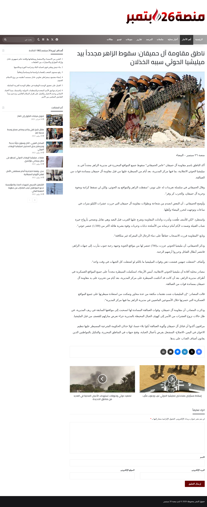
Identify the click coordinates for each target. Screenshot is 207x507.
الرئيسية (199, 39)
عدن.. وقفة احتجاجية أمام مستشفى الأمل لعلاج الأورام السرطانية (25, 172)
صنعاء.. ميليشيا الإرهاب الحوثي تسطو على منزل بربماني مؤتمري (25, 159)
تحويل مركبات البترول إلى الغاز (30, 116)
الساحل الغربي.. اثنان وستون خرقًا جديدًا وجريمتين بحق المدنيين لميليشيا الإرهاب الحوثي (26, 146)
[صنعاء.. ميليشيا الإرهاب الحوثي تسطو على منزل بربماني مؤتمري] (54, 161)
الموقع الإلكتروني (127, 470)
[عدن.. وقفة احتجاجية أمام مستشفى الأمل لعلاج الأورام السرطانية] (54, 175)
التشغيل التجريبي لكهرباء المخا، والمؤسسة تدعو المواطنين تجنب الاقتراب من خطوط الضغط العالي (24, 188)
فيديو (119, 39)
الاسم (202, 457)
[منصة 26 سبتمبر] (164, 17)
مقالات (110, 39)
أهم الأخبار (186, 39)
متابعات (160, 39)
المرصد (149, 39)
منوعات (129, 39)
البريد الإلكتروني (198, 470)
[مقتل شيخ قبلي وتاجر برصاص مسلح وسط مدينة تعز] (54, 133)
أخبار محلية (173, 39)
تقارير (139, 39)
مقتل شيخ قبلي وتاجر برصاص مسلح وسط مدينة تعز (25, 131)
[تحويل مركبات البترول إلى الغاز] (54, 120)
